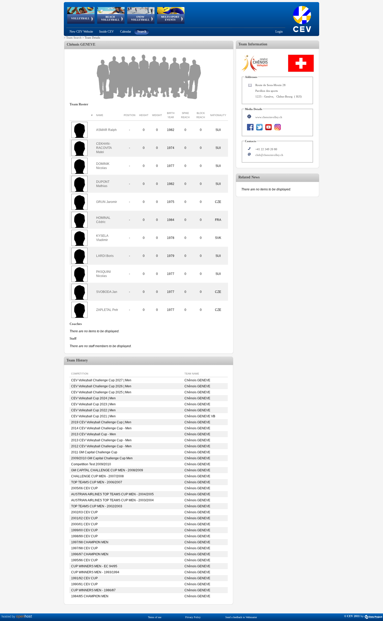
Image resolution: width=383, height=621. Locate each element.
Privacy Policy (193, 617)
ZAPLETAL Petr (107, 310)
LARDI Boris (105, 256)
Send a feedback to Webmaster (241, 617)
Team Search (74, 37)
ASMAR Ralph (106, 130)
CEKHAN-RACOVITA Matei (104, 148)
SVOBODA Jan (106, 292)
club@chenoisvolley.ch (269, 154)
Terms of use (154, 617)
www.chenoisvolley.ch (268, 117)
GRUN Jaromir (106, 202)
